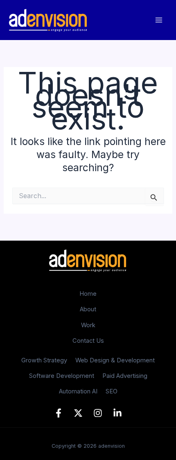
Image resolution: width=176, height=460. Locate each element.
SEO (111, 391)
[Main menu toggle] (158, 20)
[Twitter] (78, 413)
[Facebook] (58, 413)
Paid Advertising (124, 376)
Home (88, 293)
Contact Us (88, 340)
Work (88, 325)
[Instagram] (97, 413)
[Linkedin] (117, 413)
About (88, 309)
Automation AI (78, 391)
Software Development (61, 376)
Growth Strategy (44, 360)
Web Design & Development (115, 360)
